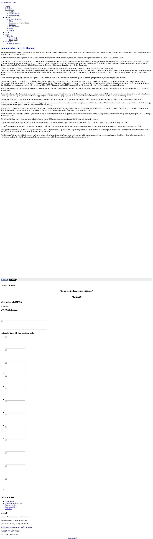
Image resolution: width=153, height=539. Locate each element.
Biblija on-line (9, 501)
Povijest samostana (15, 19)
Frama (7, 34)
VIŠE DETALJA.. (27, 527)
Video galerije (13, 40)
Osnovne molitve (10, 507)
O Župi (11, 12)
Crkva (7, 32)
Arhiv (11, 28)
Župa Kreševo (9, 10)
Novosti (7, 6)
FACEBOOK (5, 531)
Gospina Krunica (10, 505)
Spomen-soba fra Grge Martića (19, 23)
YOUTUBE (15, 531)
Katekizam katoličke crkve (13, 503)
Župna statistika (14, 13)
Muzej (11, 21)
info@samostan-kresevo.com (10, 527)
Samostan (8, 17)
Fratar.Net (8, 509)
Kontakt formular (15, 43)
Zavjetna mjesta (14, 15)
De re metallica (14, 27)
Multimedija (9, 36)
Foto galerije (13, 38)
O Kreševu (8, 8)
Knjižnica (12, 25)
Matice (11, 30)
